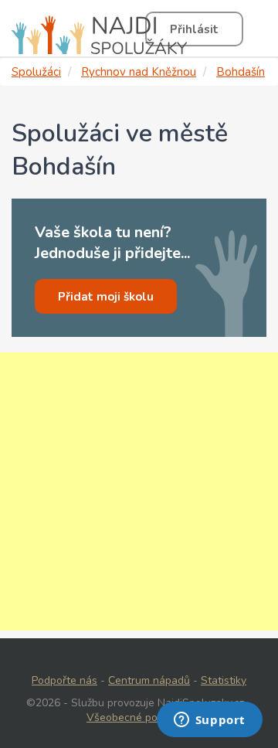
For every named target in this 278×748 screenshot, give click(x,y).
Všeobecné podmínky (139, 717)
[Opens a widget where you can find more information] (209, 721)
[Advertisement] (139, 491)
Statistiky (223, 680)
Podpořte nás (64, 680)
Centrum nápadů (149, 680)
